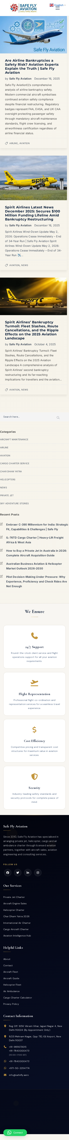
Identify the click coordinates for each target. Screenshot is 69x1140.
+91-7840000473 (19, 1050)
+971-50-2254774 (19, 1068)
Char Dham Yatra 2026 (16, 916)
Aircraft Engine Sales (15, 903)
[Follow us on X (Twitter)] (17, 872)
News (24, 265)
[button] (15, 1132)
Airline (13, 143)
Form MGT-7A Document (41, 1129)
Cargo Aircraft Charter (16, 929)
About (6, 959)
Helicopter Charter (13, 909)
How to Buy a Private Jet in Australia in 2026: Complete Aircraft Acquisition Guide (36, 553)
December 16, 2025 (47, 78)
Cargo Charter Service (14, 463)
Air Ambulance (11, 991)
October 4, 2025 (45, 344)
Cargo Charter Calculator (17, 997)
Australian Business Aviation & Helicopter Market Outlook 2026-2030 (34, 566)
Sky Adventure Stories (14, 503)
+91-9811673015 (17, 1046)
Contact (8, 965)
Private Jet (7, 495)
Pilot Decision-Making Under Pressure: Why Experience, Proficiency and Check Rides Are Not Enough (36, 581)
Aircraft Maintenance (14, 439)
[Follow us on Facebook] (7, 872)
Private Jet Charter (14, 897)
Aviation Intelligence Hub (17, 935)
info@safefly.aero (19, 1075)
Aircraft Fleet (10, 971)
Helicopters (7, 479)
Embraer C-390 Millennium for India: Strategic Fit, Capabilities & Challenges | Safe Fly (37, 527)
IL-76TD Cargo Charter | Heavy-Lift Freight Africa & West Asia (34, 540)
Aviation (24, 143)
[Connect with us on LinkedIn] (27, 872)
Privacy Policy (11, 1003)
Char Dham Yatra (11, 471)
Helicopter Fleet (12, 984)
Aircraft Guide (11, 978)
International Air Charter (17, 922)
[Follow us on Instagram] (38, 872)
